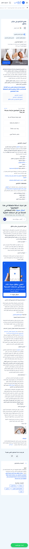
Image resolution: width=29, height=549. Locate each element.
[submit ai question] (4, 219)
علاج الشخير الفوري (18, 34)
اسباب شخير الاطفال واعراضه (16, 180)
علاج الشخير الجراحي (17, 314)
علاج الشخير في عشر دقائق (15, 99)
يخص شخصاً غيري (14, 134)
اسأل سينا (15, 294)
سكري (7, 488)
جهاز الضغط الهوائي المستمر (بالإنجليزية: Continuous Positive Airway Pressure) (13, 333)
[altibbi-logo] (19, 3)
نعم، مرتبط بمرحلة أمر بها (14, 117)
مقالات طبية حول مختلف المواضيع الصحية (16, 7)
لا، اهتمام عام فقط (14, 123)
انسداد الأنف (12, 385)
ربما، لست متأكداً (14, 128)
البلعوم (19, 349)
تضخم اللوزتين (21, 162)
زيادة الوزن (13, 485)
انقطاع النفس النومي (17, 488)
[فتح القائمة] (26, 3)
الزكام (17, 168)
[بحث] (9, 2)
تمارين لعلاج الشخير (9, 38)
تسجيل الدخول (4, 2)
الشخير (18, 147)
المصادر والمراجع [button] (19, 463)
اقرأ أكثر (11, 444)
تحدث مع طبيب (6, 62)
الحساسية (12, 168)
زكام (21, 491)
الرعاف (24, 438)
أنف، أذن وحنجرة (3, 7)
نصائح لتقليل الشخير (20, 38)
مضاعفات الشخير (17, 97)
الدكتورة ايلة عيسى (19, 42)
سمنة (21, 485)
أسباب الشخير (18, 95)
